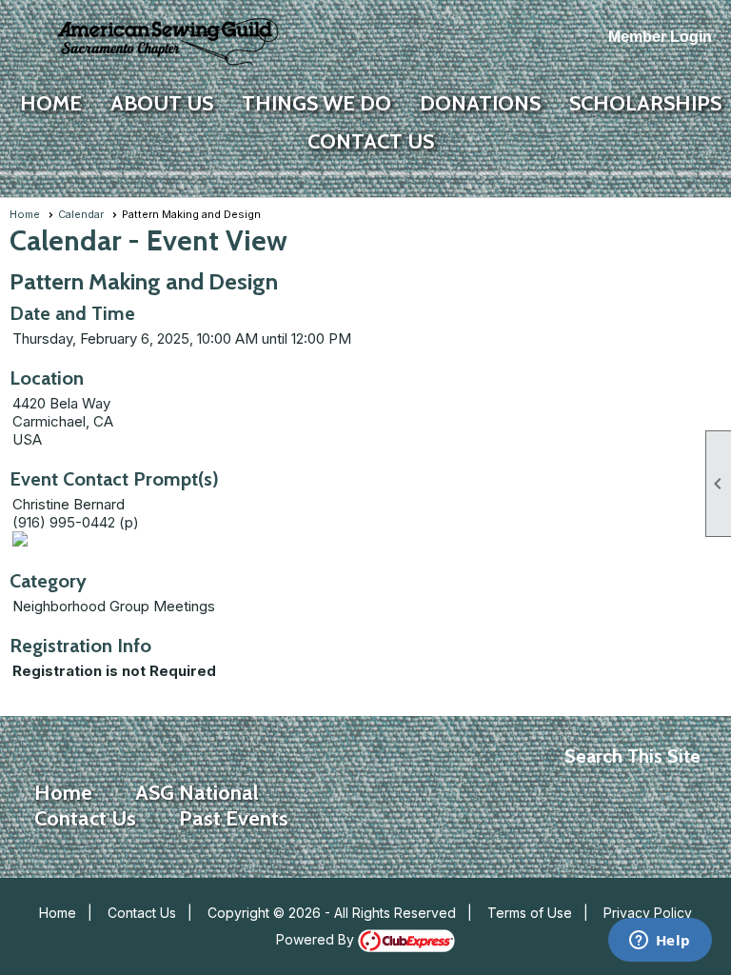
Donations (480, 103)
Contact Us (142, 913)
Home (51, 103)
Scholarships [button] (645, 103)
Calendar (81, 214)
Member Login (660, 37)
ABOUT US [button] (161, 103)
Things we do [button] (316, 103)
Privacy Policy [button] (647, 913)
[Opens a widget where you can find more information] (659, 941)
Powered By (317, 939)
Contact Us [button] (370, 141)
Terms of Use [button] (529, 913)
